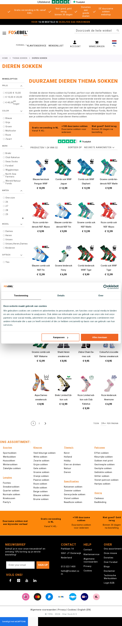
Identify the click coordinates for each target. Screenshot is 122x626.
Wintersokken (10, 464)
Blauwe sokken (41, 495)
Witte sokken (40, 457)
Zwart (9, 139)
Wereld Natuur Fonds (13, 182)
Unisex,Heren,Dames (15, 243)
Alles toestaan (99, 337)
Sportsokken (10, 453)
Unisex (9, 239)
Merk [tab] (5, 146)
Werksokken (9, 457)
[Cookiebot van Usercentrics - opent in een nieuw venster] (106, 287)
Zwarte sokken (41, 460)
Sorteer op (75, 147)
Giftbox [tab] (6, 255)
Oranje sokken (41, 476)
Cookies (88, 570)
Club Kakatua (13, 157)
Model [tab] (5, 224)
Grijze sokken (40, 464)
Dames (9, 231)
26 (7, 202)
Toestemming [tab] (21, 295)
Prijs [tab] (5, 86)
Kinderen (10, 248)
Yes (8, 262)
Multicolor (11, 130)
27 (7, 206)
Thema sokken (19, 58)
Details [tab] (61, 295)
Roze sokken (40, 484)
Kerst (67, 453)
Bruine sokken (41, 499)
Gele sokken (39, 468)
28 (7, 210)
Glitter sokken (101, 476)
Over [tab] (100, 295)
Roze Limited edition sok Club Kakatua (86, 399)
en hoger (13, 102)
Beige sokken (40, 491)
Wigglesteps (12, 170)
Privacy (88, 566)
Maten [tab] (5, 190)
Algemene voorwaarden (43, 609)
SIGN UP (43, 565)
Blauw (9, 118)
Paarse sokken (41, 480)
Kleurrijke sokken (103, 457)
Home (5, 58)
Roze (8, 135)
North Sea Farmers (11, 175)
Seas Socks (12, 161)
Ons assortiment (113, 549)
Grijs (8, 122)
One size (10, 198)
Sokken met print (103, 460)
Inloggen (75, 44)
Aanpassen (59, 337)
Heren (9, 235)
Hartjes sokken (102, 484)
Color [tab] (5, 111)
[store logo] (18, 33)
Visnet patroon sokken (106, 480)
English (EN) (84, 609)
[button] (21, 44)
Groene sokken (41, 472)
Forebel (10, 165)
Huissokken (9, 460)
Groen (9, 126)
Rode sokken (40, 487)
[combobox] (97, 30)
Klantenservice (92, 554)
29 (7, 214)
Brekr (8, 153)
